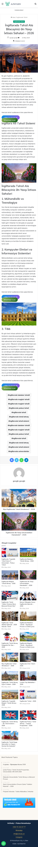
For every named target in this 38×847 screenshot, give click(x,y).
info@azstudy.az (19, 834)
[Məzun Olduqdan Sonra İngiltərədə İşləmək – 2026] (28, 595)
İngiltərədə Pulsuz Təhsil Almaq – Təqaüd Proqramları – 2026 (28, 723)
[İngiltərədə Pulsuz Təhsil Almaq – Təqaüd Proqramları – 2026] (28, 715)
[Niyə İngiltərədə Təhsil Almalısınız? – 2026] (10, 657)
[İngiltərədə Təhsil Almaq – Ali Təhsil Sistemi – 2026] (10, 715)
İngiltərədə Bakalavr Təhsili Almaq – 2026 (27, 560)
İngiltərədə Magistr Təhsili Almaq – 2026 (8, 582)
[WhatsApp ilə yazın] (3, 843)
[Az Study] (13, 3)
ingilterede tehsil (19, 412)
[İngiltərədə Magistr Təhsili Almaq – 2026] (10, 575)
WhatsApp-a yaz (10, 120)
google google (14, 37)
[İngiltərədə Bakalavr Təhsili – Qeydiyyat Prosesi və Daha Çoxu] (28, 616)
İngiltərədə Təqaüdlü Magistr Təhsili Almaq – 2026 (9, 703)
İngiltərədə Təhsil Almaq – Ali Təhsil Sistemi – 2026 (10, 723)
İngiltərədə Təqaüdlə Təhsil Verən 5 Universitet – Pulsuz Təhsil (8, 562)
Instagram (19, 837)
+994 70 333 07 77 (19, 827)
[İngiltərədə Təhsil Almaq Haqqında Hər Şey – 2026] (10, 636)
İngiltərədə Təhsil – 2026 (28, 701)
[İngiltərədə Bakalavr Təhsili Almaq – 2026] (28, 552)
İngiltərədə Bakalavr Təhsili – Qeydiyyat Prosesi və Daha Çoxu (27, 624)
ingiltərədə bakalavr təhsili (19, 425)
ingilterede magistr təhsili (19, 404)
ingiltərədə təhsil (19, 438)
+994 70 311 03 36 (10, 117)
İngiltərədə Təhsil (22, 17)
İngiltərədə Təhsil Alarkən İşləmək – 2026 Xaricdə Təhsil (9, 624)
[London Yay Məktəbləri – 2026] (28, 675)
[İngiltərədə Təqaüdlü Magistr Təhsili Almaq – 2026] (10, 694)
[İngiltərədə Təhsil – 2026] (28, 694)
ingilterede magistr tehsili (19, 399)
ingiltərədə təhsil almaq (19, 443)
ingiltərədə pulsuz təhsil (19, 434)
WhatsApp (19, 830)
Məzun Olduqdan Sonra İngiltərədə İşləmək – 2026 (27, 604)
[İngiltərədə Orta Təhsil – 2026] (28, 657)
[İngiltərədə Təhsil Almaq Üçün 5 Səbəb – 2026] (10, 675)
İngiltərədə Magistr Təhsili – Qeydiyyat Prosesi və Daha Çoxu (27, 645)
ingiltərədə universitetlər (19, 451)
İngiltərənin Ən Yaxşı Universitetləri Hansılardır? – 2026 (26, 583)
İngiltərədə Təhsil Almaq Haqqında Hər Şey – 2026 (10, 645)
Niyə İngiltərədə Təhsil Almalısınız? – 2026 (9, 665)
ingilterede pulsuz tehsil (19, 408)
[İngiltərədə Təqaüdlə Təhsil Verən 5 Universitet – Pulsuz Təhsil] (10, 552)
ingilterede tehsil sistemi (19, 421)
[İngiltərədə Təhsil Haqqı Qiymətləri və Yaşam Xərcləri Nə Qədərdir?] (10, 735)
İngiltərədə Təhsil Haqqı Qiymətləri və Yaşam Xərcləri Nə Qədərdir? (9, 744)
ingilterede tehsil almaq (19, 417)
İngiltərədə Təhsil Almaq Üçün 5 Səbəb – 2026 (10, 683)
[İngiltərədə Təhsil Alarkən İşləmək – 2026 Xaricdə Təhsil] (10, 616)
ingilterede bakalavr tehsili (19, 395)
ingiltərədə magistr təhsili (19, 430)
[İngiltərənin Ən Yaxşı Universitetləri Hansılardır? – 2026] (28, 575)
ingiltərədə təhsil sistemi (19, 447)
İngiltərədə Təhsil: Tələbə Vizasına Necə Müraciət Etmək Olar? (9, 604)
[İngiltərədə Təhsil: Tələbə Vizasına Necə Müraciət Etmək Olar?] (10, 595)
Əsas (13, 17)
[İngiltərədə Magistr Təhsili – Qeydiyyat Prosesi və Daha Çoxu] (28, 636)
